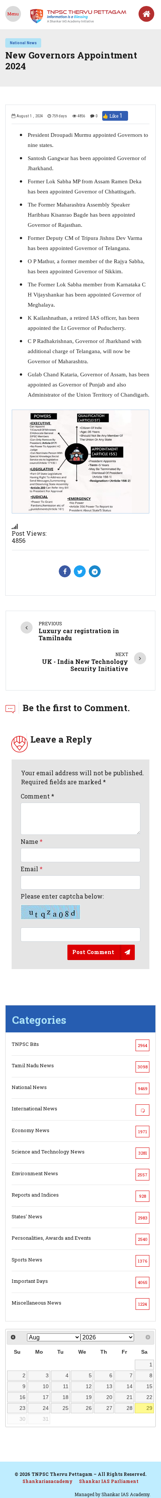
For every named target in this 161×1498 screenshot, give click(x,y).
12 (89, 1386)
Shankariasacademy (47, 1481)
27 (109, 1408)
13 (109, 1386)
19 (89, 1397)
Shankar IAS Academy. (126, 1494)
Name (32, 841)
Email (32, 868)
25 (66, 1408)
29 (149, 1408)
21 (130, 1397)
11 (66, 1386)
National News (23, 42)
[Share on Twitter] (80, 571)
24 (46, 1408)
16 (22, 1397)
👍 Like (112, 115)
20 (109, 1397)
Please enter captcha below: (62, 896)
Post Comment (93, 952)
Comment (37, 796)
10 (46, 1386)
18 (66, 1397)
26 (89, 1408)
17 (46, 1397)
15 (149, 1386)
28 (130, 1408)
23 (22, 1408)
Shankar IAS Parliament (109, 1481)
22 (149, 1397)
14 (130, 1386)
